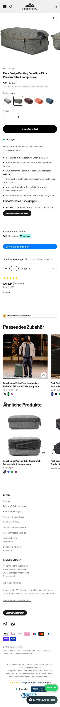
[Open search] (6, 268)
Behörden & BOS (11, 522)
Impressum (7, 654)
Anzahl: (6, 110)
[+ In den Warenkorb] (43, 375)
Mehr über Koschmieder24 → (17, 600)
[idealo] (39, 689)
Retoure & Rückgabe (12, 511)
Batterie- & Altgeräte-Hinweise (13, 548)
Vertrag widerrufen (15, 612)
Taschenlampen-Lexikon (14, 527)
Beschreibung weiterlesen (17, 213)
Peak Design (8, 68)
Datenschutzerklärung (11, 651)
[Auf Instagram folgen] (5, 624)
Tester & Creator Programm (10, 540)
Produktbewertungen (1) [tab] (15, 259)
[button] (42, 700)
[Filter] (14, 268)
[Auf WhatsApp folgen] (13, 624)
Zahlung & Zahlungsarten (14, 506)
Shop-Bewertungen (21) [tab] (42, 259)
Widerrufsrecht (29, 651)
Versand (47, 651)
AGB (39, 651)
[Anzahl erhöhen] (18, 117)
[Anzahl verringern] (7, 117)
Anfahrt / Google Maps (13, 516)
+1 (21, 472)
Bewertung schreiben (17, 246)
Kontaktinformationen (23, 654)
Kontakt (7, 501)
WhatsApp (51, 687)
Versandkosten (18, 86)
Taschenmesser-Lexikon (14, 532)
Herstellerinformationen (17, 315)
